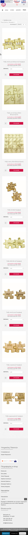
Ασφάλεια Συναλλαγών (6, 478)
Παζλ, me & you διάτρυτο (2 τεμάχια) (14, 61)
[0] (16, 4)
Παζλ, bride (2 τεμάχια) (14, 210)
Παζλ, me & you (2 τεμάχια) (14, 312)
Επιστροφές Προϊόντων (6, 484)
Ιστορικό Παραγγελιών (6, 454)
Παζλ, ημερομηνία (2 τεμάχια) (14, 416)
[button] (1, 54)
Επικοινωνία (3, 471)
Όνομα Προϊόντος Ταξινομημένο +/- (8, 22)
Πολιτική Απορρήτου (5, 486)
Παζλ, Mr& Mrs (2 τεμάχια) (14, 261)
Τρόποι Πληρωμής (5, 476)
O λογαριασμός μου (5, 452)
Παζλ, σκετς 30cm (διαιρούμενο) (14, 161)
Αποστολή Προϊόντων (5, 481)
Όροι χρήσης (4, 473)
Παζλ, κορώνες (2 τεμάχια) (14, 365)
